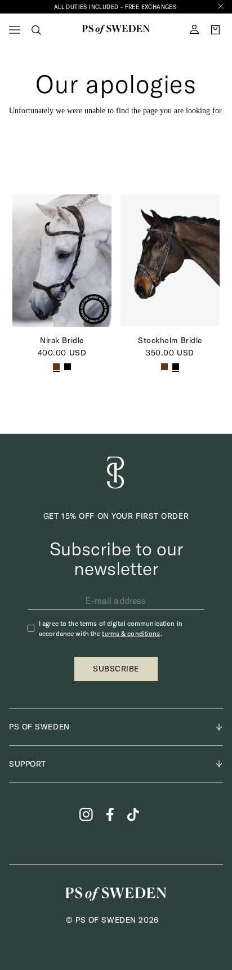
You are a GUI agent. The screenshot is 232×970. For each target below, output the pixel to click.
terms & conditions (131, 633)
